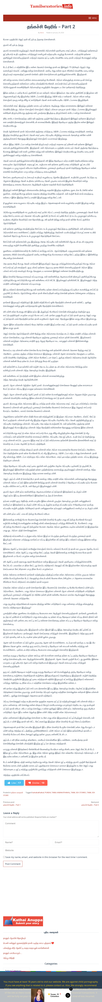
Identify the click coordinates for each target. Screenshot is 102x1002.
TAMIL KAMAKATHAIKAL (61, 792)
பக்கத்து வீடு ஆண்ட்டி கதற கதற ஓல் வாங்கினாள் (26, 947)
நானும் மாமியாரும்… (12, 953)
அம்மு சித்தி (9, 957)
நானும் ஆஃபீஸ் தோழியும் (14, 938)
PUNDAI (48, 792)
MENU (94, 18)
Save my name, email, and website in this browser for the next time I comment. (46, 857)
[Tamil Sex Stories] (51, 5)
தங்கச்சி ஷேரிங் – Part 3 (90, 803)
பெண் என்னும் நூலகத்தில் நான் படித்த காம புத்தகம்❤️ (28, 943)
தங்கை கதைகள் (17, 792)
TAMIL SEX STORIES (78, 792)
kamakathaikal (38, 792)
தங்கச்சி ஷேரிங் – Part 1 (12, 803)
